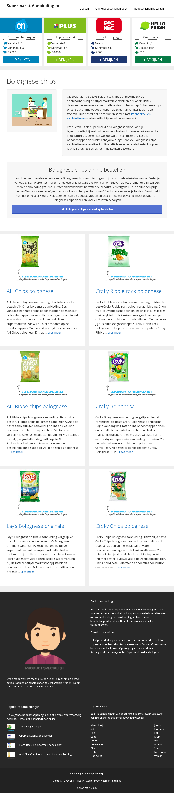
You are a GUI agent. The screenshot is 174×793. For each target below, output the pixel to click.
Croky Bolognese (115, 406)
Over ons (69, 780)
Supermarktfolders (138, 652)
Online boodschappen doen (111, 8)
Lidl (156, 733)
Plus (156, 740)
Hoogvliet (96, 755)
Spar (157, 748)
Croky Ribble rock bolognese (128, 290)
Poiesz (158, 744)
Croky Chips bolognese (122, 525)
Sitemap (116, 780)
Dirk (92, 748)
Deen (93, 740)
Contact (57, 780)
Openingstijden (128, 648)
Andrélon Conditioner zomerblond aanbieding (45, 754)
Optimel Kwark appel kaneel (35, 735)
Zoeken (84, 8)
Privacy (80, 780)
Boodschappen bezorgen (149, 8)
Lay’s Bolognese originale (35, 525)
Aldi (92, 729)
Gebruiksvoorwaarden (98, 780)
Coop (93, 736)
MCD (157, 736)
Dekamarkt (96, 744)
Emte (93, 752)
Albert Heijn (97, 725)
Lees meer (54, 332)
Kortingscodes (99, 652)
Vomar (158, 755)
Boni (92, 733)
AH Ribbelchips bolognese (37, 406)
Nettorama (160, 752)
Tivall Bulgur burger (30, 726)
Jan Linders (160, 729)
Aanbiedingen (76, 773)
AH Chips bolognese (30, 290)
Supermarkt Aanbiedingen (33, 5)
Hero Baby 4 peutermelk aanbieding (40, 744)
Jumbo (158, 725)
